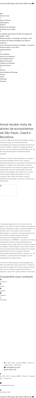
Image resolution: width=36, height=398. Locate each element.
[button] (18, 280)
